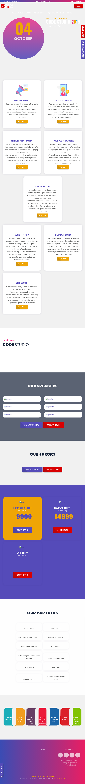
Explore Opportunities (83, 49)
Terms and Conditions (37, 776)
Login (72, 1)
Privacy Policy (50, 776)
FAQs (49, 13)
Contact (70, 13)
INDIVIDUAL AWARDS (63, 234)
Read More (28, 402)
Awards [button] (20, 13)
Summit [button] (29, 13)
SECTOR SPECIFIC (22, 234)
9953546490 (45, 1)
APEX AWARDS (21, 283)
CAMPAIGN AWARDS (21, 100)
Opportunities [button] (39, 13)
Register (79, 1)
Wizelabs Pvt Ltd (59, 779)
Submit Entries (83, 31)
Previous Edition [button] (58, 13)
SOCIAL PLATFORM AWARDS (63, 140)
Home (14, 13)
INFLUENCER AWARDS (63, 100)
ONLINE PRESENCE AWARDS (21, 140)
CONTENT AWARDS (42, 186)
